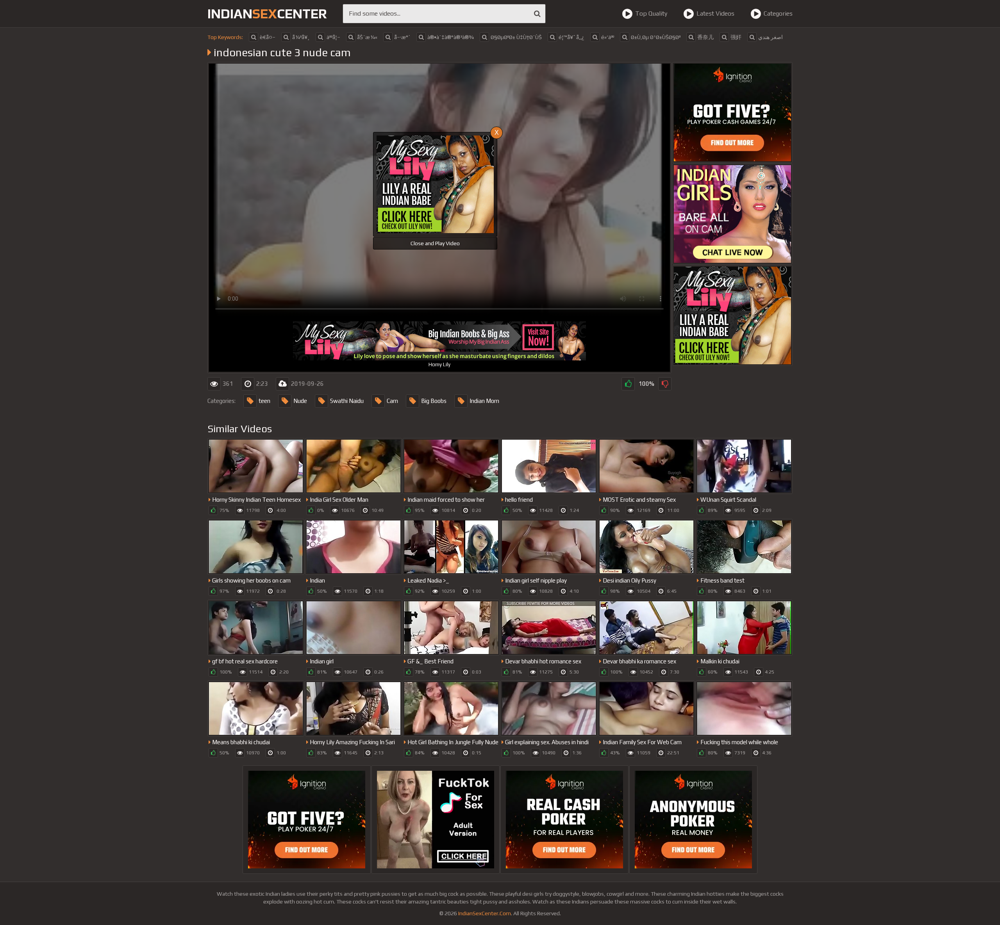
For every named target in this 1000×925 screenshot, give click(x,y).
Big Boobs (433, 400)
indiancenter (267, 13)
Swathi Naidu (347, 400)
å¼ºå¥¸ (301, 37)
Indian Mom (484, 400)
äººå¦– (333, 37)
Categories (778, 13)
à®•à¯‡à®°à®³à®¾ (450, 37)
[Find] (537, 13)
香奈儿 (705, 37)
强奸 (735, 37)
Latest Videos (715, 13)
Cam (392, 400)
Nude (300, 400)
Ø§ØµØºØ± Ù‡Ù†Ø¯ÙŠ (516, 37)
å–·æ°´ (402, 37)
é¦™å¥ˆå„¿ (571, 37)
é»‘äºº (607, 37)
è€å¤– (267, 37)
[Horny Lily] (732, 315)
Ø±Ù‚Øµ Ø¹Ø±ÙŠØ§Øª (655, 37)
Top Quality (651, 13)
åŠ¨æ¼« (367, 37)
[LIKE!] (628, 383)
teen (264, 400)
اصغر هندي (770, 37)
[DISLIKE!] (664, 383)
